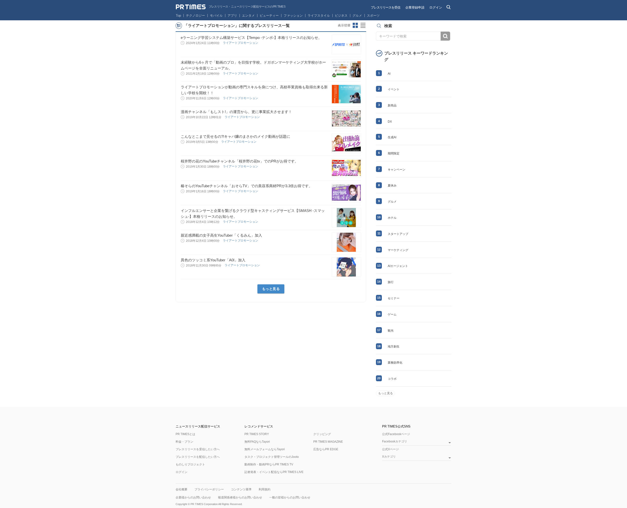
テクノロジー (195, 15)
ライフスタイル (319, 15)
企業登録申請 (414, 7)
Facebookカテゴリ (394, 441)
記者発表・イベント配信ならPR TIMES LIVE (273, 472)
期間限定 (393, 153)
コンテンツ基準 (241, 489)
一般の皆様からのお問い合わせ (289, 497)
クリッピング (322, 434)
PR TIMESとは (185, 434)
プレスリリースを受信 (385, 7)
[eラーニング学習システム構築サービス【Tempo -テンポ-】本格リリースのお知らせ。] (346, 44)
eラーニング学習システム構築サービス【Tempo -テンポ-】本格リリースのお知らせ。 (251, 37)
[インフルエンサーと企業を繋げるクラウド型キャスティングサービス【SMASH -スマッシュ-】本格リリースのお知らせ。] (346, 217)
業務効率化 (395, 362)
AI (389, 73)
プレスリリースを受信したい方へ (198, 449)
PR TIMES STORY (256, 434)
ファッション (293, 15)
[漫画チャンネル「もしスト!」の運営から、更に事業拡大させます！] (346, 118)
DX (390, 121)
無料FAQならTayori (257, 441)
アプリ (232, 15)
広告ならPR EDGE (325, 449)
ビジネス (341, 15)
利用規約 (264, 489)
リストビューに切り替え (363, 25)
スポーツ (373, 15)
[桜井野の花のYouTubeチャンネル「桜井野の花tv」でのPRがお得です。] (346, 168)
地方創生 (393, 346)
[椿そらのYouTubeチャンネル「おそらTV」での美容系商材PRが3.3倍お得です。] (346, 193)
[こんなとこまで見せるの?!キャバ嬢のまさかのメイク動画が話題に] (346, 143)
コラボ (392, 379)
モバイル (216, 15)
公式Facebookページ (396, 434)
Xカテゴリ (389, 456)
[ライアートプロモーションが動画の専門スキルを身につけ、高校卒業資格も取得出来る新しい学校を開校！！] (346, 94)
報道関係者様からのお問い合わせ (240, 497)
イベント (393, 89)
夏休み (392, 185)
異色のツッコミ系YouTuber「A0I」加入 (213, 260)
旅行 (391, 282)
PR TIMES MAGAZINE (328, 441)
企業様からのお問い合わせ (193, 497)
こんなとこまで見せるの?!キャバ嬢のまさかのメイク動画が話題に (235, 136)
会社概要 (181, 489)
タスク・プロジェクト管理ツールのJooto (271, 457)
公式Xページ (390, 449)
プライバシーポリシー (209, 489)
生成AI (392, 137)
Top (178, 15)
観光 (391, 330)
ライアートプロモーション (241, 43)
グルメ (357, 15)
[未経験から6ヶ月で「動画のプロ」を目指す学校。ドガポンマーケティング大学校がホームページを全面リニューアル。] (346, 69)
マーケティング (398, 250)
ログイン (435, 7)
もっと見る (271, 289)
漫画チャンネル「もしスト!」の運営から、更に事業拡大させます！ (236, 112)
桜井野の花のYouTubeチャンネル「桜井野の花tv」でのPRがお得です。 (239, 161)
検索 (445, 36)
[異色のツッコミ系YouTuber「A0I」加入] (346, 267)
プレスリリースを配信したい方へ (198, 457)
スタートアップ (398, 234)
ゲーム (392, 314)
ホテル (392, 217)
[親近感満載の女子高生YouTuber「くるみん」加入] (346, 242)
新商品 (392, 105)
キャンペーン (396, 169)
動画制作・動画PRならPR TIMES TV (268, 464)
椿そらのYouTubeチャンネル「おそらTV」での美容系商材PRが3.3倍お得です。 (246, 186)
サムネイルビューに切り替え (355, 25)
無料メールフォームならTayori (264, 449)
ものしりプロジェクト (190, 464)
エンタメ (248, 15)
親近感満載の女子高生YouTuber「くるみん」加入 (221, 235)
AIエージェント (398, 266)
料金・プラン (184, 441)
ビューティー (269, 15)
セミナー (393, 298)
